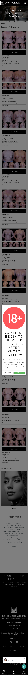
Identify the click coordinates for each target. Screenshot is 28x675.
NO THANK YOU (8, 372)
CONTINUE (20, 372)
